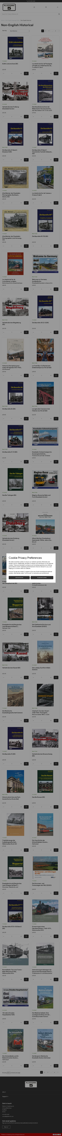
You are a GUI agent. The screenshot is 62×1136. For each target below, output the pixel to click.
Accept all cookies (42, 577)
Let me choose (19, 577)
